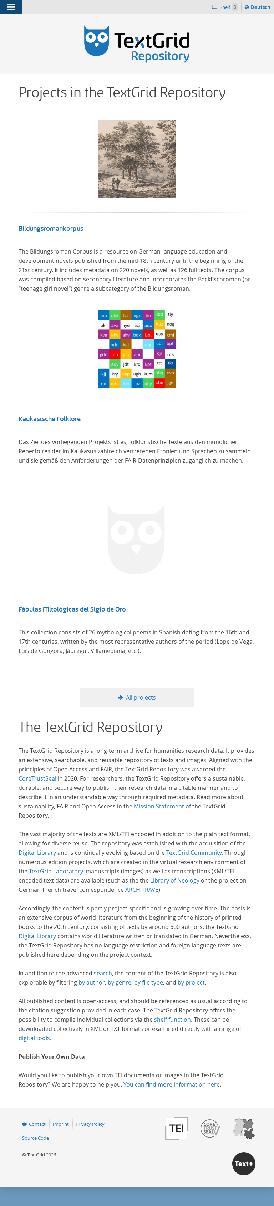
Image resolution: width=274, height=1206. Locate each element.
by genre (119, 982)
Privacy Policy (90, 1124)
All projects (141, 697)
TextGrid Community (194, 853)
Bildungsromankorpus (51, 228)
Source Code (35, 1138)
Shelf (227, 7)
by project (191, 982)
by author (91, 982)
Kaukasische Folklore (50, 419)
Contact (37, 1124)
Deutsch (261, 9)
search (103, 973)
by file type (148, 982)
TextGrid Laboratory (56, 871)
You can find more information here (171, 1084)
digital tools (34, 1038)
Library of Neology (174, 880)
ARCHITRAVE (141, 890)
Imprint (61, 1124)
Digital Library (37, 853)
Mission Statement (159, 806)
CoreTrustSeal (37, 778)
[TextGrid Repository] (137, 28)
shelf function (172, 1019)
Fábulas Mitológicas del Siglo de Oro (72, 609)
